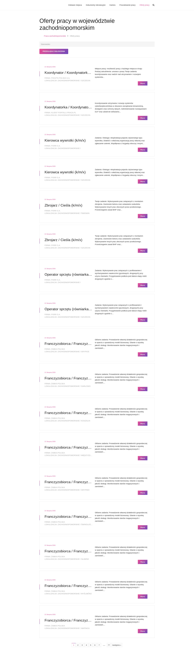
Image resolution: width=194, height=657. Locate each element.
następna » (116, 645)
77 (109, 645)
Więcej (142, 83)
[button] (153, 5)
